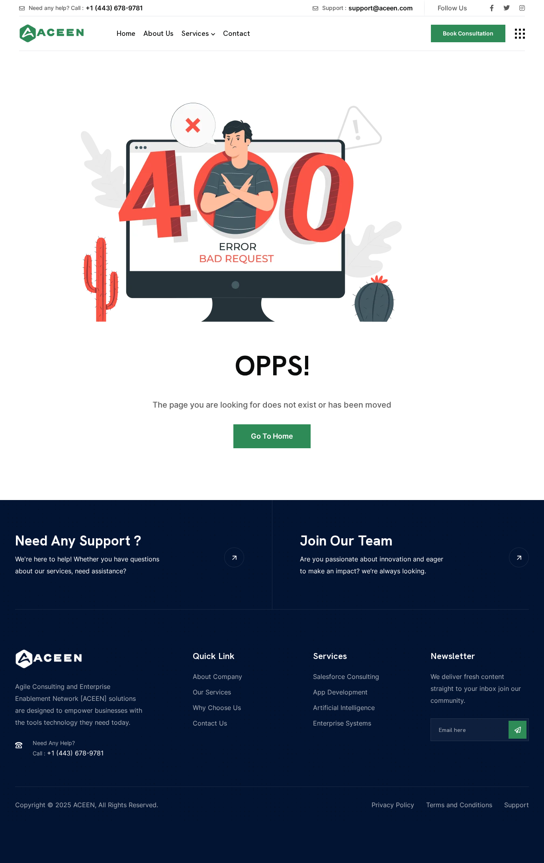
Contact (236, 33)
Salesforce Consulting (346, 677)
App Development (340, 692)
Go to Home (272, 436)
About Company (217, 677)
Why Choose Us (217, 708)
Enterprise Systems (342, 723)
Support (516, 805)
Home (126, 33)
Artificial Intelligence (344, 708)
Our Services (212, 692)
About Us (158, 33)
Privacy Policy (393, 805)
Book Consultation (468, 33)
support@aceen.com (380, 8)
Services (195, 33)
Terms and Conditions (459, 805)
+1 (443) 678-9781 (114, 8)
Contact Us (210, 723)
